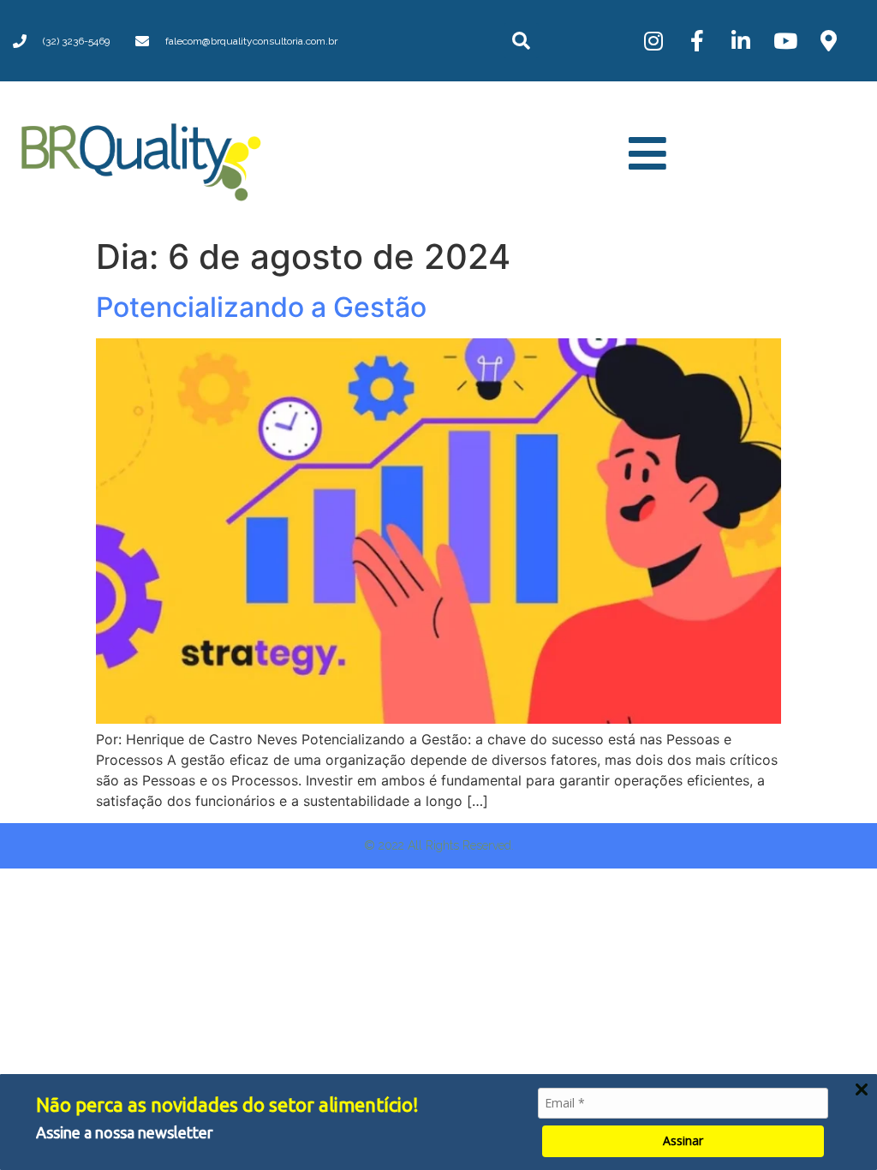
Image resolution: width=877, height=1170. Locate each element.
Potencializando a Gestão (261, 307)
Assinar (683, 1140)
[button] (521, 40)
